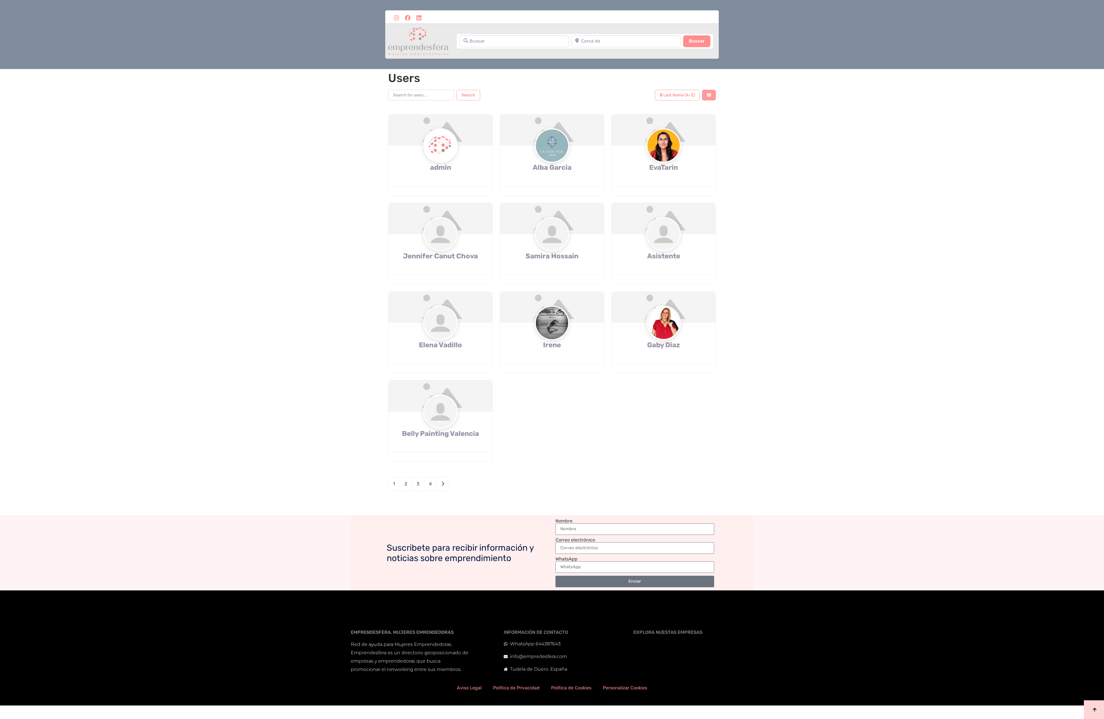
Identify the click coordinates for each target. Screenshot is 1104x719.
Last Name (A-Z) (678, 95)
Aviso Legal (469, 688)
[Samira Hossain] (552, 245)
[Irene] (552, 334)
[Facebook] (408, 18)
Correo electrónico (575, 540)
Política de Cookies (571, 688)
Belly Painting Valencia (440, 434)
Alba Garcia (552, 167)
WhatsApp (566, 559)
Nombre (563, 521)
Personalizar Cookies (625, 688)
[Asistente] (663, 245)
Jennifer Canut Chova (440, 256)
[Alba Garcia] (552, 156)
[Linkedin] (419, 18)
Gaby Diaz (663, 345)
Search (468, 95)
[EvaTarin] (663, 156)
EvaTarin (663, 167)
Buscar (699, 41)
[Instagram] (396, 18)
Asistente (663, 256)
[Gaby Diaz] (663, 334)
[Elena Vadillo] (440, 334)
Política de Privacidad (516, 688)
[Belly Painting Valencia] (440, 423)
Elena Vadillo (440, 345)
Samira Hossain (552, 256)
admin (440, 167)
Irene (552, 345)
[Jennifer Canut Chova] (440, 245)
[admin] (440, 156)
